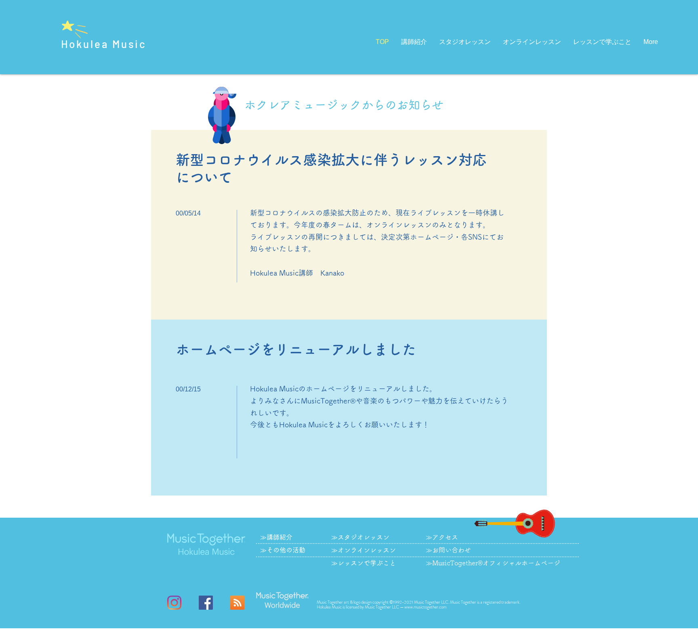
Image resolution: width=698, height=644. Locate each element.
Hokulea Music (104, 44)
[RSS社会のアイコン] (237, 603)
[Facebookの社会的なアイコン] (206, 603)
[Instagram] (174, 603)
